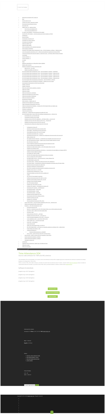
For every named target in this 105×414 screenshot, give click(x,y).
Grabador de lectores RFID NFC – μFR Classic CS (36, 215)
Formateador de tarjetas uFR (28, 38)
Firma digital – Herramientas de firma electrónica (36, 130)
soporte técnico (69, 264)
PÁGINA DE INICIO (53, 288)
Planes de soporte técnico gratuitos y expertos (31, 87)
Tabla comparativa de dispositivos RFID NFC (31, 104)
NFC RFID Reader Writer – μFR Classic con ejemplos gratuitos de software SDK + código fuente (46, 227)
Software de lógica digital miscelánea (34, 151)
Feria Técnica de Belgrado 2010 (31, 29)
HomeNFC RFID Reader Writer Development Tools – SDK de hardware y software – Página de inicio (42, 50)
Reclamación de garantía (27, 99)
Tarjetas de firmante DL (31, 230)
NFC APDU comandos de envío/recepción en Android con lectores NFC (41, 168)
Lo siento (24, 60)
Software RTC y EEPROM (32, 199)
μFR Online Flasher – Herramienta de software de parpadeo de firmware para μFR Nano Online (45, 163)
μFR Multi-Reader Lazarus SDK (33, 160)
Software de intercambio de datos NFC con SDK (36, 179)
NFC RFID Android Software (32, 182)
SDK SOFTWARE (52, 296)
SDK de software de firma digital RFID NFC (35, 145)
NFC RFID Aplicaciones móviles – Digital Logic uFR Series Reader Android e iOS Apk (43, 140)
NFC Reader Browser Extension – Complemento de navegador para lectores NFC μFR (44, 138)
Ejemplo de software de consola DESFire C (35, 166)
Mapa (23, 61)
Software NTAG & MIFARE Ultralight (34, 181)
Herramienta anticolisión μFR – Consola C (35, 133)
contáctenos (24, 241)
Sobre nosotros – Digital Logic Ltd (29, 101)
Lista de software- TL (26, 56)
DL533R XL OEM (30, 212)
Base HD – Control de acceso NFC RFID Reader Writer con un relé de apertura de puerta (44, 209)
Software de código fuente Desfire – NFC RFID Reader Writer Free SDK (41, 146)
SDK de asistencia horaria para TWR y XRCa (35, 200)
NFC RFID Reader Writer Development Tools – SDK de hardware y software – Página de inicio (40, 73)
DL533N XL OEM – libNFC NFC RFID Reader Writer (37, 210)
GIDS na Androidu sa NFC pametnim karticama (31, 47)
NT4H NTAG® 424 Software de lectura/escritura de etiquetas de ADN (40, 143)
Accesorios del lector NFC (32, 207)
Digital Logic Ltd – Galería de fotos (29, 27)
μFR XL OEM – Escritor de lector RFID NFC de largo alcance (38, 233)
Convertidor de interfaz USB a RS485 (32, 117)
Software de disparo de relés (32, 197)
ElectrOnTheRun (25, 37)
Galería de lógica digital (26, 45)
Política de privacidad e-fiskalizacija (29, 96)
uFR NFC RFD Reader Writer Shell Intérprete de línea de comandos (40, 155)
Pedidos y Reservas (26, 84)
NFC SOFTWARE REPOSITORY (33, 359)
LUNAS (28, 174)
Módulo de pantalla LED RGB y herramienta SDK (31, 66)
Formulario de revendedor (27, 42)
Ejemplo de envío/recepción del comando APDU (36, 128)
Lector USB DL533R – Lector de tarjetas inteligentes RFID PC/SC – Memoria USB (41, 202)
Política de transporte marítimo (28, 97)
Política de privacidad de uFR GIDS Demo (30, 94)
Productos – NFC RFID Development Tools (33, 205)
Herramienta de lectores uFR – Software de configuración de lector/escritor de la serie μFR (45, 135)
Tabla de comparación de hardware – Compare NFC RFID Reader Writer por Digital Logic (39, 105)
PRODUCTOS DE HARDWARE (53, 292)
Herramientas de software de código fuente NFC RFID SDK (36, 123)
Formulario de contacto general (28, 40)
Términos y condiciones (27, 109)
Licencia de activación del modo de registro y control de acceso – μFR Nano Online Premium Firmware (42, 53)
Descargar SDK (25, 25)
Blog (23, 19)
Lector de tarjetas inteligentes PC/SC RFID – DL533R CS (38, 217)
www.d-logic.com (46, 331)
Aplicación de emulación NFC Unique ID (30, 17)
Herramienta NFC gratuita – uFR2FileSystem (35, 187)
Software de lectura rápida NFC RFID (34, 194)
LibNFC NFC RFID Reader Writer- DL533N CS (36, 225)
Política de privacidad (26, 246)
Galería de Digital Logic (26, 43)
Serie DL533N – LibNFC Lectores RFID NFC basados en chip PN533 (38, 235)
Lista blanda (24, 55)
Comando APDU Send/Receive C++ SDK (35, 171)
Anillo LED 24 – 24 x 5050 (30, 68)
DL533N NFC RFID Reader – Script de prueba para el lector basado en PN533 (37, 33)
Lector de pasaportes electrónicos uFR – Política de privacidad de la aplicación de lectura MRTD (41, 51)
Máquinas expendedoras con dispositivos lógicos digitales (33, 63)
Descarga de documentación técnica (29, 24)
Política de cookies (26, 89)
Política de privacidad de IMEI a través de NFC (34, 204)
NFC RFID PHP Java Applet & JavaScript (34, 176)
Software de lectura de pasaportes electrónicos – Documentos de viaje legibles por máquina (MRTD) (47, 150)
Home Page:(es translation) (27, 48)
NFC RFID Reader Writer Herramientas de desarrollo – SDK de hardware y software (38, 79)
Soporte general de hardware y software (33, 236)
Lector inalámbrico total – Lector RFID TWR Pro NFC (37, 218)
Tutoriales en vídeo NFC (29, 240)
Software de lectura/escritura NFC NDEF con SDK (36, 178)
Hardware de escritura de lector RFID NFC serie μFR (35, 122)
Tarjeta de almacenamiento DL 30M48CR (37, 232)
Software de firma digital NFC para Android (30, 102)
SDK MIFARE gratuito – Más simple (34, 189)
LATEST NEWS (30, 360)
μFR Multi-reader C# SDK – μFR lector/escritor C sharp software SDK (40, 158)
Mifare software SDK (31, 137)
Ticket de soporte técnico (27, 110)
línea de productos (73, 262)
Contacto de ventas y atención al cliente (30, 22)
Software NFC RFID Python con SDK (34, 184)
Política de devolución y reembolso (29, 92)
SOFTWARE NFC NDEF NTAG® (33, 153)
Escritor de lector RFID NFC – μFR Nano (35, 214)
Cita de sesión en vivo (26, 20)
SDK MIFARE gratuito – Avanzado (33, 192)
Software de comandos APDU (33, 148)
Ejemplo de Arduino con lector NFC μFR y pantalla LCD (37, 173)
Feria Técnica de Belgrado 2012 (31, 30)
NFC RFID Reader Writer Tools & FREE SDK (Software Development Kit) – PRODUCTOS (39, 114)
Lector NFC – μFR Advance (32, 222)
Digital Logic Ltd (30, 396)
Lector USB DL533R (31, 223)
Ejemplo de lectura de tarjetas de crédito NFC (36, 164)
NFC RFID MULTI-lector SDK (32, 142)
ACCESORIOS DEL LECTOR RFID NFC (32, 115)
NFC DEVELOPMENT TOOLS (33, 357)
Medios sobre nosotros (26, 65)
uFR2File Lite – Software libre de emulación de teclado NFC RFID (35, 112)
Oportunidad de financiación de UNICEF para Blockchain (33, 83)
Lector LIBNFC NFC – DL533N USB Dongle (35, 220)
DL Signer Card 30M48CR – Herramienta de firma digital (33, 32)
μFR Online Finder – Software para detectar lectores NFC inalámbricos (41, 161)
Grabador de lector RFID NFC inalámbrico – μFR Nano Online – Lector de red (40, 119)
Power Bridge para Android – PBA (33, 228)
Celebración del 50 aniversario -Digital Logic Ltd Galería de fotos (35, 243)
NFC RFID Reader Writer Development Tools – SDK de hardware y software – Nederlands (40, 71)
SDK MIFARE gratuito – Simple (33, 191)
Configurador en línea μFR (32, 127)
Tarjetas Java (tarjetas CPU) (27, 107)
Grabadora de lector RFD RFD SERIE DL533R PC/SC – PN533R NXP (38, 120)
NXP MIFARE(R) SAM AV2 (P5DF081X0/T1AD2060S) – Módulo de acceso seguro (38, 81)
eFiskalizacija (24, 35)
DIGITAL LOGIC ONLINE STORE (33, 355)
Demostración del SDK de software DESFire (35, 196)
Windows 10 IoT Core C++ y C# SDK (34, 169)
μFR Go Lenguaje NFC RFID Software (34, 156)
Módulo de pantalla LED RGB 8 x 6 (31, 69)
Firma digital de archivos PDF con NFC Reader (36, 132)
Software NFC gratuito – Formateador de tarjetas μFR (37, 186)
